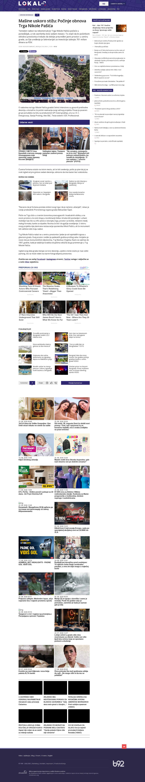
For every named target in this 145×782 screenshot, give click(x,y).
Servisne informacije (26, 15)
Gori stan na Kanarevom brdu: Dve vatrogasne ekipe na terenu (78, 335)
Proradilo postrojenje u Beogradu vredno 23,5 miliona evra (41, 335)
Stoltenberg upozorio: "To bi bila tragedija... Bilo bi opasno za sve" (109, 76)
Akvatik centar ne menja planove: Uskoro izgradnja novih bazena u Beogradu (42, 368)
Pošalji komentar (75, 383)
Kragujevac (45, 9)
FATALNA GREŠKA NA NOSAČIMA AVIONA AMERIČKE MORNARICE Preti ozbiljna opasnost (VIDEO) (78, 702)
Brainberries (30, 294)
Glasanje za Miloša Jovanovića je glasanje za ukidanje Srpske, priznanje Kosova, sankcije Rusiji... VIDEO (109, 60)
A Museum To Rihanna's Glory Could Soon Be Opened (77, 288)
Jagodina (111, 9)
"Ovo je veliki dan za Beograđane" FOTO (76, 345)
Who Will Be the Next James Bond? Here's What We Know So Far (53, 317)
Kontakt (42, 764)
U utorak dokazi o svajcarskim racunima (108, 136)
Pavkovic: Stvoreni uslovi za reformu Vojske (109, 95)
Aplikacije (27, 756)
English (50, 756)
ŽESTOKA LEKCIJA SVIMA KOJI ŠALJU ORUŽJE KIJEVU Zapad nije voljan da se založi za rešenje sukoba (30, 729)
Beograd (22, 9)
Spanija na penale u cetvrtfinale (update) (108, 141)
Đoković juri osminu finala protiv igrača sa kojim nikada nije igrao (108, 42)
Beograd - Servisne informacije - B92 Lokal (32, 3)
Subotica (56, 9)
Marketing (35, 764)
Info (97, 97)
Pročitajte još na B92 (101, 20)
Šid (118, 9)
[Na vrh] (124, 746)
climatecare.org (34, 775)
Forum (38, 756)
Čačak (63, 9)
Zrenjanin (83, 9)
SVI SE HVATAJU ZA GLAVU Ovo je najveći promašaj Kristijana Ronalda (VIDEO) (77, 729)
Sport (98, 105)
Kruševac (93, 9)
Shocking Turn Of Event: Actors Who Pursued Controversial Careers (30, 288)
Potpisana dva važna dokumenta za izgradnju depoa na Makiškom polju (42, 357)
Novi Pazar (72, 9)
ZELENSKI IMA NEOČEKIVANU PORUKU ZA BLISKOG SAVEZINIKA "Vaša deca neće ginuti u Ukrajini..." (55, 701)
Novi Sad (35, 9)
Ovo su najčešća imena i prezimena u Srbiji (109, 66)
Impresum (49, 764)
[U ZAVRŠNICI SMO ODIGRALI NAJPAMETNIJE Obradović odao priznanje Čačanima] (30, 694)
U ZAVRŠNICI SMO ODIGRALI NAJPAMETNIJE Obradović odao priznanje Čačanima (29, 701)
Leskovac (102, 9)
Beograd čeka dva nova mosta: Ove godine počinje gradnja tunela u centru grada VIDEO (79, 358)
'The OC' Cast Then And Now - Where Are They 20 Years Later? (77, 317)
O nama (44, 756)
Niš (29, 9)
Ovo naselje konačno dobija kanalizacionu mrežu (77, 194)
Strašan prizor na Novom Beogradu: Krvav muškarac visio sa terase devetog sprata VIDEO (79, 369)
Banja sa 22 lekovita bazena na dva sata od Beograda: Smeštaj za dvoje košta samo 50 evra (109, 52)
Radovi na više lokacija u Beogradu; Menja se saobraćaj (78, 183)
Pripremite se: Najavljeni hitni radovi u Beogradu (42, 193)
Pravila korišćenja (60, 764)
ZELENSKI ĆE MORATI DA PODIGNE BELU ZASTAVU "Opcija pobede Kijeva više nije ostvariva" (54, 729)
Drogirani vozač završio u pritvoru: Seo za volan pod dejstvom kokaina (42, 183)
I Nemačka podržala (101, 47)
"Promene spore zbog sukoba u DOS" (107, 109)
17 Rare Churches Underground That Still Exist (29, 317)
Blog (32, 756)
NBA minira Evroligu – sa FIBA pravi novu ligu (109, 85)
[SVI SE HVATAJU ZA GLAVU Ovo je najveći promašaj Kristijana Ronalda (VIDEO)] (79, 722)
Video (20, 756)
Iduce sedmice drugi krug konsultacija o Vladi (109, 122)
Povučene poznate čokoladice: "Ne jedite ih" (109, 81)
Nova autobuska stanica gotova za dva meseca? (42, 345)
